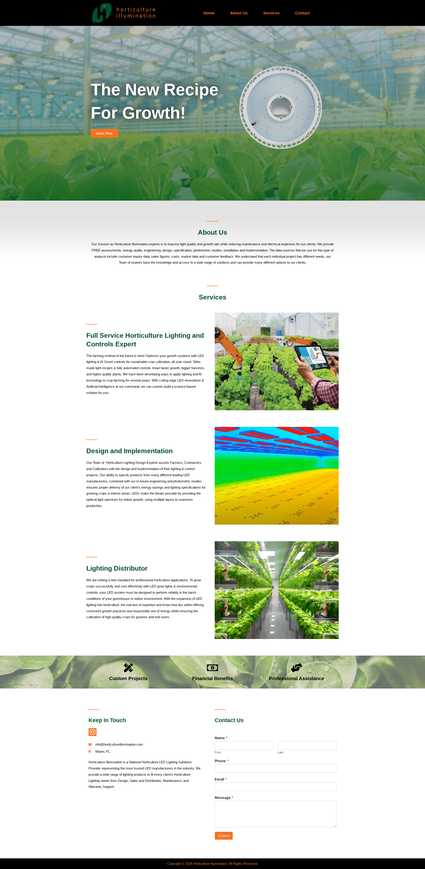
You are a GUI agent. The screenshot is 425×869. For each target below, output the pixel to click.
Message (224, 797)
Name (221, 738)
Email (221, 779)
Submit (223, 836)
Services (271, 13)
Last (281, 752)
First (218, 752)
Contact (302, 13)
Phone (221, 761)
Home (208, 13)
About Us (239, 13)
